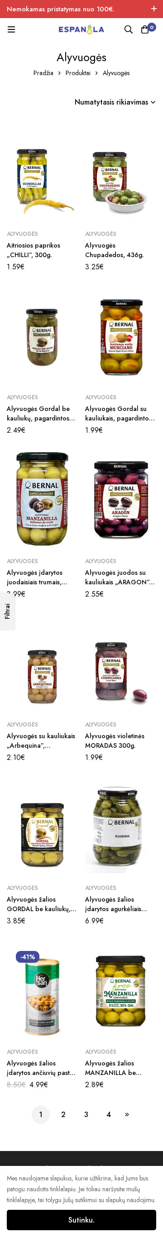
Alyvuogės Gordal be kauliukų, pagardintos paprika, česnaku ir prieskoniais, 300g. (38, 423)
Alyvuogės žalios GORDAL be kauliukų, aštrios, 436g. (39, 909)
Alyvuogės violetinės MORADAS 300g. (114, 740)
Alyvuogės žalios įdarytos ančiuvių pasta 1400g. (40, 1073)
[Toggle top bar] (154, 9)
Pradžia (43, 72)
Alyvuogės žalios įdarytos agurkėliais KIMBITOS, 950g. (113, 909)
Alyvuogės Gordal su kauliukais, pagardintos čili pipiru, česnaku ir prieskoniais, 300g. (118, 423)
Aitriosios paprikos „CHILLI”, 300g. (33, 250)
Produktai (78, 72)
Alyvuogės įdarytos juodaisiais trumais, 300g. (34, 582)
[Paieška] (128, 29)
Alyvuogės (22, 234)
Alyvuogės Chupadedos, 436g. (114, 250)
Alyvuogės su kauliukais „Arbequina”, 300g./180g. (41, 745)
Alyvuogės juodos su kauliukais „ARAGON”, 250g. (118, 582)
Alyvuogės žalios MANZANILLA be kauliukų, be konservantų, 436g (112, 1077)
